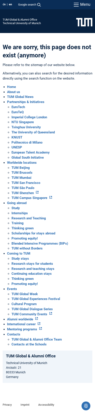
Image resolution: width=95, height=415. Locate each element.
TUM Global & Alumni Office (20, 19)
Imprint (25, 404)
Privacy (7, 404)
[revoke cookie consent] (86, 405)
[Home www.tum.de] (84, 22)
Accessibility (46, 404)
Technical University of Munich (22, 23)
